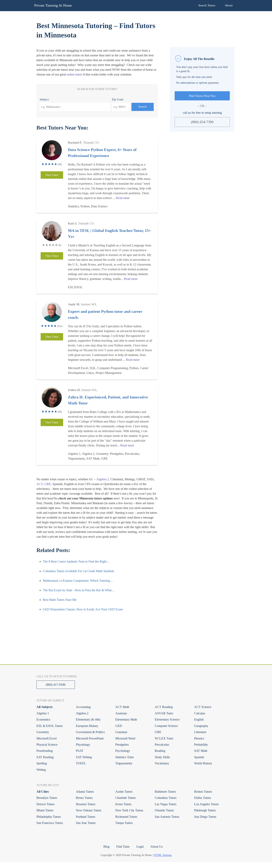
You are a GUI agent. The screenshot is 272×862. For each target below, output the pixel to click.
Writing (41, 769)
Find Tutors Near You (202, 95)
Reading (160, 750)
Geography (201, 726)
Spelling (41, 763)
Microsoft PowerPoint (90, 738)
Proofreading (44, 750)
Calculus (199, 713)
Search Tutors (206, 5)
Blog (106, 846)
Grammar (121, 732)
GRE (47, 484)
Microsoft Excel (46, 738)
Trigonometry (123, 763)
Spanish (199, 757)
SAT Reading (45, 757)
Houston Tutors (85, 804)
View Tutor (51, 175)
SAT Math (200, 750)
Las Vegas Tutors (165, 804)
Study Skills (162, 757)
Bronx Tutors (84, 797)
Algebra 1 (42, 713)
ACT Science (202, 707)
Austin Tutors (123, 791)
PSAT (79, 750)
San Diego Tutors (205, 816)
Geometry (42, 732)
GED (118, 726)
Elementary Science (167, 719)
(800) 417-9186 (56, 684)
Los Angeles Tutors (206, 804)
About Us (156, 846)
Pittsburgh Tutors (205, 810)
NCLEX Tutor (164, 738)
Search (142, 106)
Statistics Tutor (124, 757)
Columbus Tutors (165, 797)
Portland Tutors (85, 816)
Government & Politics (90, 732)
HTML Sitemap (163, 855)
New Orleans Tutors (88, 810)
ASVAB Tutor (164, 713)
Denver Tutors (45, 804)
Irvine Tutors (123, 804)
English (199, 719)
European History (87, 726)
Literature (200, 732)
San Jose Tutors (86, 823)
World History (203, 763)
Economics (43, 719)
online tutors (74, 74)
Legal (140, 846)
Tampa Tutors (124, 823)
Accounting (83, 707)
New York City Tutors (129, 810)
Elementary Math (126, 719)
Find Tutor (123, 846)
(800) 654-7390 (202, 122)
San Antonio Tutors (167, 816)
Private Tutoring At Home (53, 5)
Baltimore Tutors (165, 791)
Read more (123, 198)
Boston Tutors (203, 791)
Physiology (83, 744)
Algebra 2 (102, 479)
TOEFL (81, 763)
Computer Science (166, 726)
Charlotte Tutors (125, 797)
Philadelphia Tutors (48, 816)
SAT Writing (84, 757)
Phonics (199, 738)
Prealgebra (122, 744)
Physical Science (47, 744)
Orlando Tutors (164, 810)
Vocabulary (162, 763)
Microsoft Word (125, 738)
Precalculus (162, 744)
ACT (39, 484)
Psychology (122, 750)
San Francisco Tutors (49, 823)
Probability (201, 744)
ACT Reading (164, 707)
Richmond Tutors (126, 816)
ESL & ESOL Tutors (49, 726)
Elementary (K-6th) (88, 719)
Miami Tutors (44, 810)
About (229, 5)
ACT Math (122, 707)
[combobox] (75, 107)
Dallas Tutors (202, 797)
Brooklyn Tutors (46, 797)
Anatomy (121, 713)
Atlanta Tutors (85, 791)
